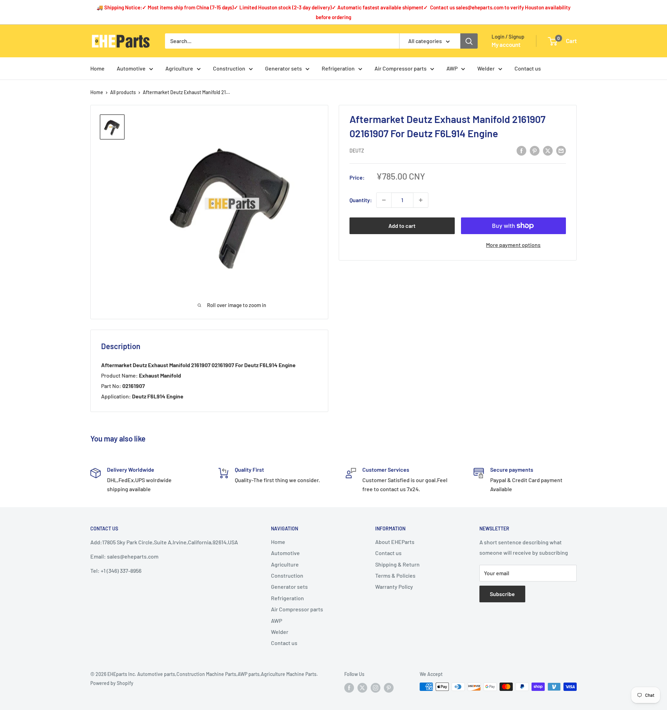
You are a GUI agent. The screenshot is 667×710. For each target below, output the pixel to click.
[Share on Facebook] (521, 150)
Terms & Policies (395, 575)
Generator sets (283, 68)
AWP (452, 68)
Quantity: (360, 200)
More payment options (513, 244)
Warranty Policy (394, 586)
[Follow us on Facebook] (349, 687)
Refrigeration (338, 68)
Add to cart (401, 225)
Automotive (131, 68)
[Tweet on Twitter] (548, 150)
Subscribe (502, 594)
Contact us (527, 68)
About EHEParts (394, 541)
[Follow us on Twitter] (362, 687)
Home (97, 68)
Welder (486, 68)
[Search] (469, 41)
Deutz (356, 151)
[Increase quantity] (420, 200)
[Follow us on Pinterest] (389, 687)
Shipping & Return (397, 564)
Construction (229, 68)
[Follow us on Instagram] (375, 687)
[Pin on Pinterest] (535, 150)
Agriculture (179, 68)
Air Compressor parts (400, 68)
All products (123, 92)
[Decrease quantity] (384, 200)
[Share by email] (561, 150)
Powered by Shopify (111, 683)
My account (506, 44)
